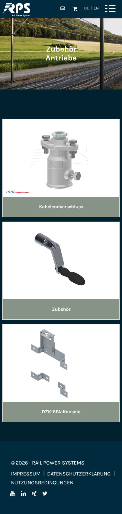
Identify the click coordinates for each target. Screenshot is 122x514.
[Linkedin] (23, 493)
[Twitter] (44, 493)
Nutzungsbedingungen (42, 482)
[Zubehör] (61, 260)
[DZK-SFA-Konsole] (61, 362)
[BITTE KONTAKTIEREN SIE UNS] (62, 9)
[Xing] (34, 493)
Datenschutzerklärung (79, 473)
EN (96, 8)
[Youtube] (12, 493)
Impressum (26, 473)
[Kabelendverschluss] (61, 157)
